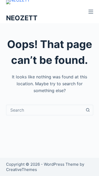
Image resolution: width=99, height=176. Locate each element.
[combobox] (44, 110)
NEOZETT (21, 18)
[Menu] (90, 11)
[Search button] (88, 110)
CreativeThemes (21, 169)
